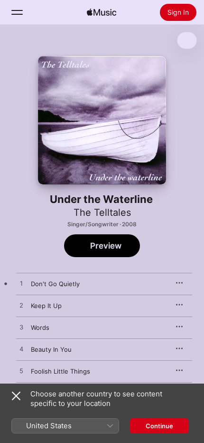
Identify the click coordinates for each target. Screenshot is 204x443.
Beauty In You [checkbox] (51, 349)
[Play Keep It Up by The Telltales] (21, 305)
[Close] (16, 396)
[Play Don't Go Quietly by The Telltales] (21, 283)
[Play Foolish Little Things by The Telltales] (21, 371)
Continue (159, 426)
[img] (101, 12)
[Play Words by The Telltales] (21, 327)
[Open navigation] (17, 12)
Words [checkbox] (40, 327)
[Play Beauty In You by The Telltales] (21, 349)
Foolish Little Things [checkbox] (60, 371)
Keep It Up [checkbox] (46, 305)
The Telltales (102, 212)
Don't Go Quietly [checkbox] (55, 284)
